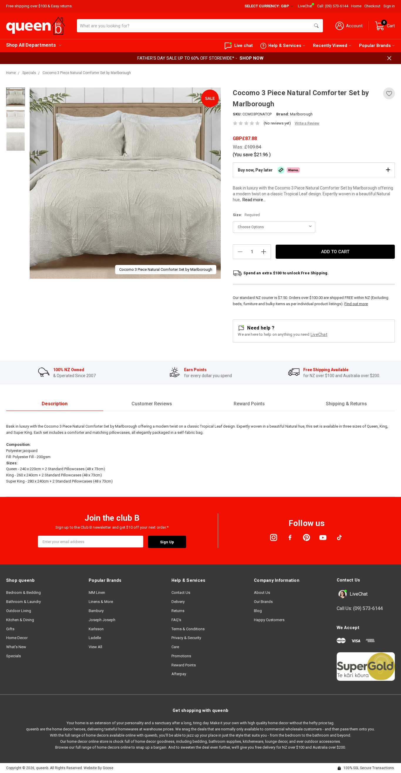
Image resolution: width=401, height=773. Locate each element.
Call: (332, 6)
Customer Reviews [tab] (152, 403)
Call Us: (360, 608)
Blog (258, 611)
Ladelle (95, 638)
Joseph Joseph (102, 620)
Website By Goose (98, 768)
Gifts (10, 629)
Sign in (389, 6)
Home (356, 6)
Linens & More (101, 601)
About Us (262, 592)
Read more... (254, 199)
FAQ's (176, 620)
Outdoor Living (18, 611)
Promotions (181, 656)
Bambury (96, 611)
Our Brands (263, 601)
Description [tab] (55, 403)
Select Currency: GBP (267, 6)
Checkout (372, 6)
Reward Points (183, 665)
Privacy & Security (186, 638)
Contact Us (180, 592)
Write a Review (307, 123)
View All (95, 647)
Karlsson (96, 629)
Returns (177, 611)
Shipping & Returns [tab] (346, 403)
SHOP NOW (252, 58)
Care (175, 647)
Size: (246, 215)
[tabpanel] (125, 183)
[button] (314, 170)
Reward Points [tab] (249, 403)
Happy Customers (269, 620)
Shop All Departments (31, 45)
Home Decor (17, 638)
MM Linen (97, 592)
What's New (16, 647)
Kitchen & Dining (20, 620)
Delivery (178, 601)
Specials (13, 656)
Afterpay (178, 674)
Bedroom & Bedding (23, 592)
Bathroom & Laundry (23, 601)
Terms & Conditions (188, 629)
